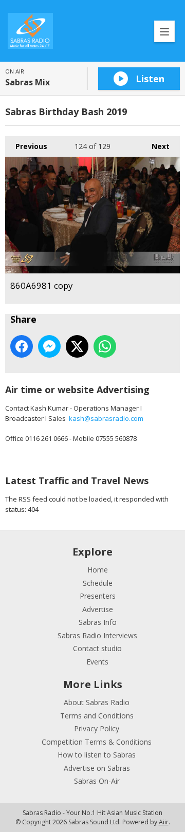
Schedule (98, 583)
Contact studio (97, 648)
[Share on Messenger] (49, 346)
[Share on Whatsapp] (105, 346)
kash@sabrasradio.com (106, 418)
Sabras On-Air (97, 781)
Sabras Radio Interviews (97, 635)
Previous (26, 146)
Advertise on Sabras (97, 768)
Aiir (164, 822)
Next (155, 146)
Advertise (97, 609)
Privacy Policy (96, 728)
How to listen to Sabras (97, 755)
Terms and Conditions (97, 715)
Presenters (98, 596)
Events (97, 662)
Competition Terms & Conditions (97, 742)
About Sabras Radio (97, 702)
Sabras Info (98, 622)
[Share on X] (77, 346)
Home (97, 570)
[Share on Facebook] (21, 346)
